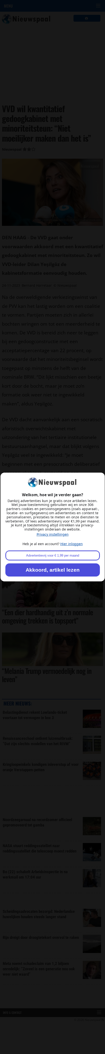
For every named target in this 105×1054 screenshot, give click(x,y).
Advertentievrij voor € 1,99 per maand (52, 555)
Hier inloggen (71, 543)
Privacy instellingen (53, 534)
